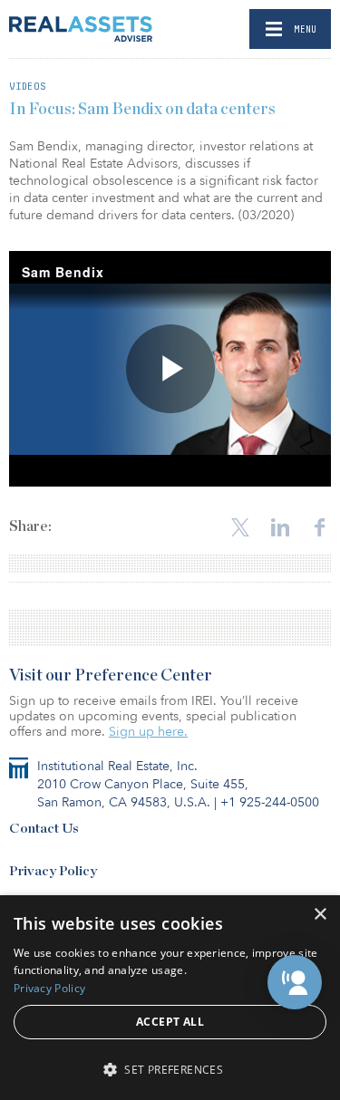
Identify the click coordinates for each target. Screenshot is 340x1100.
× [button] (319, 914)
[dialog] (170, 997)
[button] (294, 982)
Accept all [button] (170, 1021)
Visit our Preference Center (110, 676)
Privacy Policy (53, 871)
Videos (27, 86)
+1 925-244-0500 (269, 802)
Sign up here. (148, 731)
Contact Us (44, 828)
